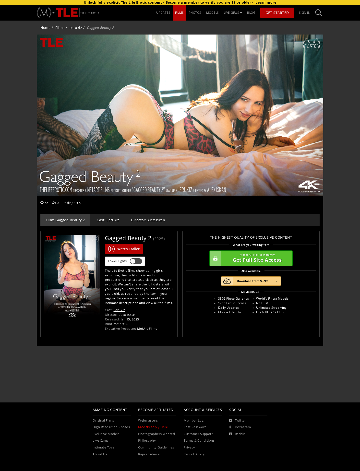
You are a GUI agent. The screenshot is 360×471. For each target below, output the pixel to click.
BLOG (251, 13)
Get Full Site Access (257, 258)
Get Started (277, 12)
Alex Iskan (127, 314)
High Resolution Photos (111, 427)
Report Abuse (148, 454)
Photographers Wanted (156, 434)
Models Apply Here (153, 427)
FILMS (179, 13)
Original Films (103, 420)
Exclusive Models (106, 434)
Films (60, 27)
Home (45, 27)
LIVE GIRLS (231, 13)
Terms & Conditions (199, 440)
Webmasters (148, 420)
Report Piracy (194, 454)
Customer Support (198, 434)
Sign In (305, 13)
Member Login (195, 420)
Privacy (189, 447)
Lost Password (195, 427)
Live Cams (100, 440)
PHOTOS (195, 13)
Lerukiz (76, 27)
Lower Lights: (117, 261)
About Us (100, 454)
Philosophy (147, 440)
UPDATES (163, 13)
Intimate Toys (103, 447)
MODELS (212, 13)
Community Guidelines (156, 447)
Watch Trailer (128, 249)
